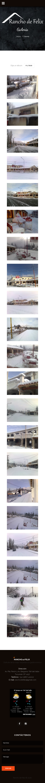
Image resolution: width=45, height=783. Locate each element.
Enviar (8, 768)
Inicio (18, 36)
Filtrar (29, 65)
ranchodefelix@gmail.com (25, 680)
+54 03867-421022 (26, 677)
